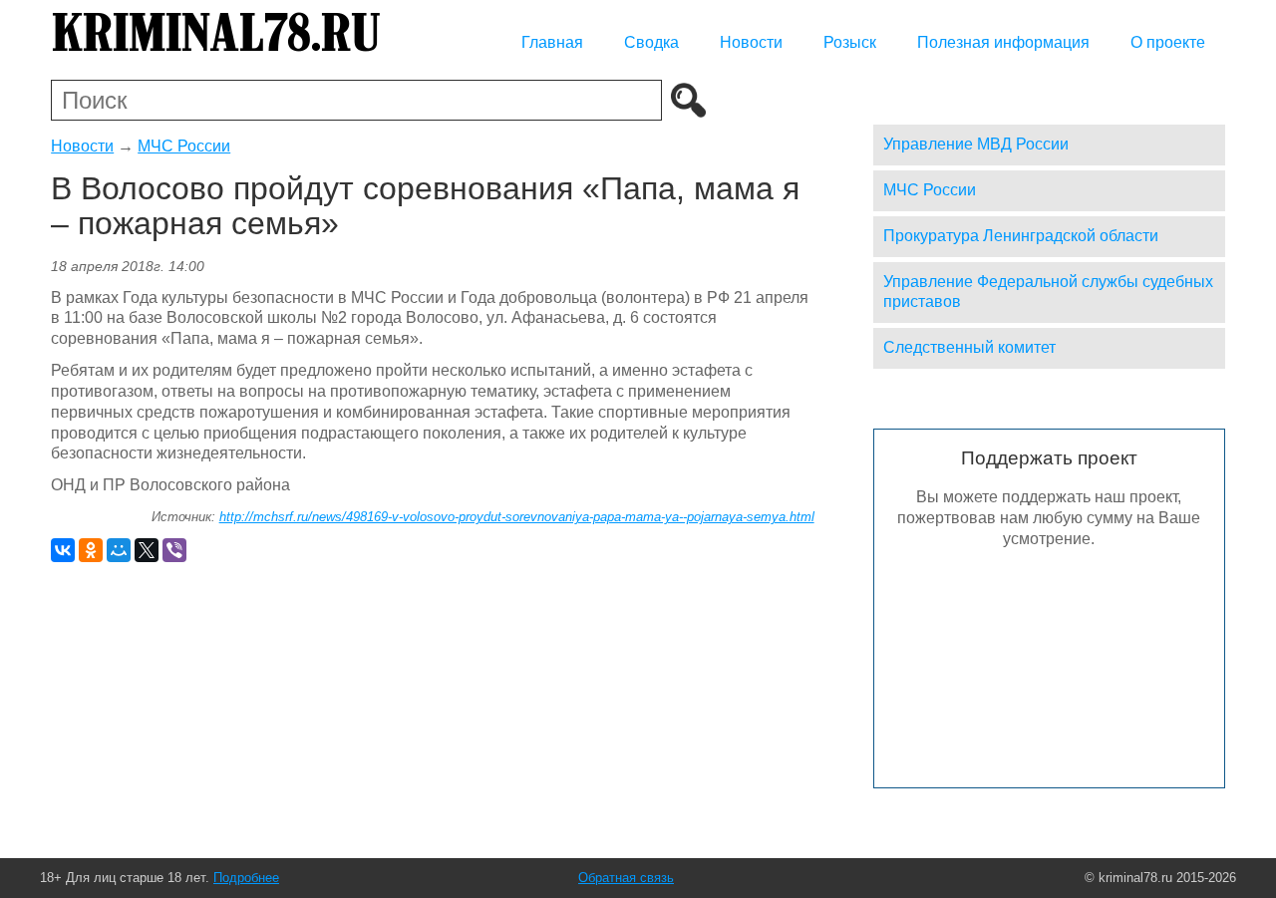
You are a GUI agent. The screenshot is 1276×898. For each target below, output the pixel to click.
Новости (751, 42)
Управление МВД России (976, 144)
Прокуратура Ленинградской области (1020, 235)
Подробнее (246, 877)
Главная (552, 42)
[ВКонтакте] (63, 550)
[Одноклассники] (91, 550)
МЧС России (184, 146)
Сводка (651, 42)
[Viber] (174, 550)
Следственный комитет (969, 347)
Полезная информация (1003, 42)
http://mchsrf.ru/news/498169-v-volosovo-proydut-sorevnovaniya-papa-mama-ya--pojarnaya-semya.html (516, 516)
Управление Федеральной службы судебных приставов (1048, 292)
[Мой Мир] (119, 550)
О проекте (1167, 42)
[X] (147, 550)
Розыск (849, 42)
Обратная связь (626, 877)
